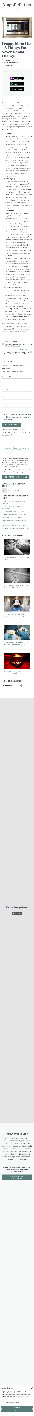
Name (5, 390)
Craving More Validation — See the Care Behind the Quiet (16, 644)
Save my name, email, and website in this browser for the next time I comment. (17, 417)
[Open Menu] (17, 10)
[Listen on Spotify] (17, 84)
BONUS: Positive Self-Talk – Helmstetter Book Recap (15, 615)
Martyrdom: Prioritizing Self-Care (13, 511)
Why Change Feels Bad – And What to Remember (16, 587)
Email (4, 398)
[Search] (4, 490)
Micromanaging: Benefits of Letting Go (15, 514)
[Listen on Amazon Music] (17, 89)
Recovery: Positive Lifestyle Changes (14, 525)
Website (5, 406)
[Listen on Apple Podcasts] (17, 78)
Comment (6, 377)
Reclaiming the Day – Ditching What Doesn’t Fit (16, 672)
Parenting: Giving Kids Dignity (12, 517)
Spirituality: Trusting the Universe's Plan (15, 528)
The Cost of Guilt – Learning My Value (16, 558)
